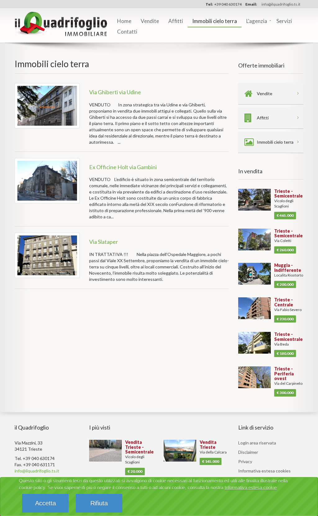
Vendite (150, 21)
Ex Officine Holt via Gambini (123, 167)
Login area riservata (257, 442)
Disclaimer (248, 452)
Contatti (127, 31)
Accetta (45, 503)
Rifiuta (99, 503)
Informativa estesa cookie (251, 487)
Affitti (175, 21)
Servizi (284, 21)
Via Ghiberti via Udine (115, 92)
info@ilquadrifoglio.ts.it (280, 4)
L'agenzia (256, 21)
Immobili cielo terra (214, 21)
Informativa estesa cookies (264, 470)
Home (124, 21)
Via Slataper (103, 241)
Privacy (245, 461)
